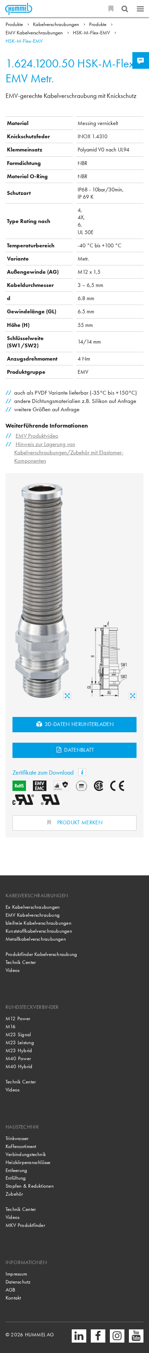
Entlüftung (16, 1177)
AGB (11, 1289)
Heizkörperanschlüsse (28, 1162)
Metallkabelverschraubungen (36, 938)
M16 (11, 1026)
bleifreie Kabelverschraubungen (38, 922)
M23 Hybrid (19, 1050)
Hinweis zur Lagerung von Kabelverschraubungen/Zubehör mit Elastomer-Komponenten (68, 452)
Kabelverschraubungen (56, 24)
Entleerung (16, 1170)
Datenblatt (78, 749)
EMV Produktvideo (37, 435)
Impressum (16, 1273)
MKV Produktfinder (25, 1225)
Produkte (15, 24)
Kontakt (13, 1297)
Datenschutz (18, 1281)
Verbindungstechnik (26, 1154)
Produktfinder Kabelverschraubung (41, 954)
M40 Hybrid (19, 1066)
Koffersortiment (21, 1146)
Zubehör (14, 1193)
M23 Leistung (20, 1042)
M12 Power (18, 1018)
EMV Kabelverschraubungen (35, 32)
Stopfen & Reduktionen (30, 1185)
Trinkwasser (17, 1138)
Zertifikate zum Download (43, 772)
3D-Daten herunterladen (78, 724)
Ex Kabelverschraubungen (33, 907)
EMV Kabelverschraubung (33, 914)
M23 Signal (18, 1034)
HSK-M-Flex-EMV (92, 32)
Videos (12, 970)
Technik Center (21, 962)
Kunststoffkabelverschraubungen (39, 930)
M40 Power (18, 1058)
